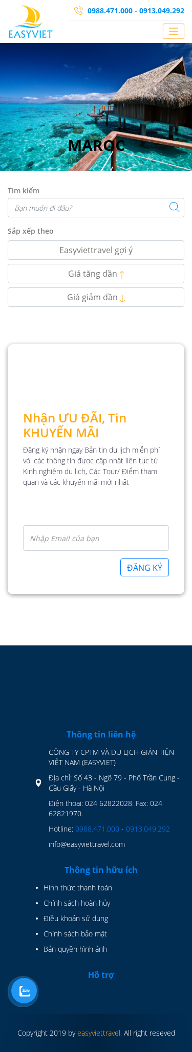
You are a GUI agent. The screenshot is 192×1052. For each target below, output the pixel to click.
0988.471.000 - (112, 10)
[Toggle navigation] (173, 31)
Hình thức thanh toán (78, 887)
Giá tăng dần (93, 273)
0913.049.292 (161, 10)
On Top (175, 1036)
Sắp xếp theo (31, 231)
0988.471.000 (97, 829)
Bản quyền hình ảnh (75, 949)
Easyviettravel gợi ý (96, 250)
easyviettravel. (99, 1033)
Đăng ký (144, 567)
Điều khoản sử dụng (76, 918)
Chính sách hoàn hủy (77, 903)
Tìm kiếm (23, 190)
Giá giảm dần (93, 297)
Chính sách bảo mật (75, 933)
